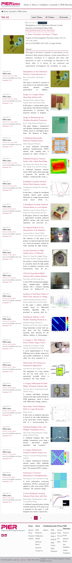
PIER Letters (22, 11)
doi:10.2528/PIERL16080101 (12, 433)
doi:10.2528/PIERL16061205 (12, 346)
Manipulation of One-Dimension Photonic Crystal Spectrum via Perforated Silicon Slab (44, 27)
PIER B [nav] (53, 533)
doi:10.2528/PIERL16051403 (12, 500)
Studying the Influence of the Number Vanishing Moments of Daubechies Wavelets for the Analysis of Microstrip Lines (34, 318)
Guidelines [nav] (43, 5)
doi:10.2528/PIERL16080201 (12, 124)
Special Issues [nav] (30, 531)
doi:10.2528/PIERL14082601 (12, 234)
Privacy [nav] (60, 526)
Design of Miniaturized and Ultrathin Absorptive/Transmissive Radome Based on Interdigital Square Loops (35, 119)
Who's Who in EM (33, 560)
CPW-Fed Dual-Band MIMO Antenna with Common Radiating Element (35, 275)
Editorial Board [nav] (38, 543)
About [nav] (34, 5)
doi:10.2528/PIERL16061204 (12, 144)
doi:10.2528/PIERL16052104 (12, 323)
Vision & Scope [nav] (66, 534)
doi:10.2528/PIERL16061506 (12, 257)
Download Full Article (33, 30)
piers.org (16, 560)
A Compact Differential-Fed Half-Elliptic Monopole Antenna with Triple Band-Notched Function (35, 385)
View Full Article (48, 30)
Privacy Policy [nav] (59, 531)
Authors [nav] (45, 530)
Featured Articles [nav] (31, 537)
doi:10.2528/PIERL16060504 (12, 479)
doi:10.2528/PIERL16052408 (12, 188)
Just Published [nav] (66, 546)
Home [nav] (26, 5)
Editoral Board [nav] (65, 540)
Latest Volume (37, 17)
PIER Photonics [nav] (38, 531)
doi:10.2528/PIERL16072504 (12, 101)
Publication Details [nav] (39, 537)
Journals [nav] (54, 5)
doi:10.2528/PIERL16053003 (12, 413)
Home (6, 11)
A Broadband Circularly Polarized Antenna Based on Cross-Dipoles (35, 206)
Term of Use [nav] (60, 537)
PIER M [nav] (53, 539)
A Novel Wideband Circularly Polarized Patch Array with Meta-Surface (35, 495)
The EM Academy (6, 560)
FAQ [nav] (58, 541)
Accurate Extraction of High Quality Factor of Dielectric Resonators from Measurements (34, 252)
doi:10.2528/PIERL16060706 (12, 280)
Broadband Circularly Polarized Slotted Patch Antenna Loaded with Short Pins (34, 183)
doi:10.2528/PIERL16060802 (12, 300)
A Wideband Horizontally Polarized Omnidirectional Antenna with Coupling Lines (34, 139)
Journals (13, 11)
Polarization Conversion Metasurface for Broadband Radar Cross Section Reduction (35, 474)
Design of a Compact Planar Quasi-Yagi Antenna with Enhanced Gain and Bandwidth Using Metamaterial (34, 96)
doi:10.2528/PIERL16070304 (12, 165)
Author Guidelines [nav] (66, 552)
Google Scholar (55, 43)
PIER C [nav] (53, 536)
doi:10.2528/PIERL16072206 (37, 43)
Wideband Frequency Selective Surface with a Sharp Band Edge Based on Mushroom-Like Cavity (35, 160)
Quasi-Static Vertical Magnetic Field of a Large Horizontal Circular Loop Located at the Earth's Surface (34, 408)
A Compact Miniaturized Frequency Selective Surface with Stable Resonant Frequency (35, 451)
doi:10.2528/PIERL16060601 (12, 211)
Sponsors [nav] (38, 547)
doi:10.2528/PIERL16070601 (12, 390)
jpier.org (23, 560)
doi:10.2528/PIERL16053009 (12, 369)
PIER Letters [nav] (53, 544)
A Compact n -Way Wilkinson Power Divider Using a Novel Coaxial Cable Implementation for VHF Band (35, 341)
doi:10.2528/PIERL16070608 (12, 456)
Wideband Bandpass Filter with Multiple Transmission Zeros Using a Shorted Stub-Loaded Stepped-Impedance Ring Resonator (34, 428)
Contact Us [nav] (39, 550)
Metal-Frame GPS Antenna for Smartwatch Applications (34, 364)
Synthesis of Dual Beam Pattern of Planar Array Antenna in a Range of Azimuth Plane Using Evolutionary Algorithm (35, 295)
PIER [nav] (52, 530)
